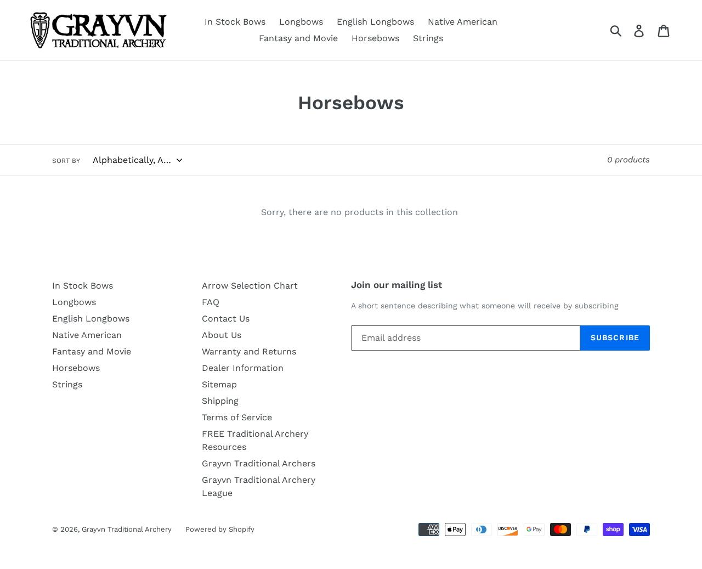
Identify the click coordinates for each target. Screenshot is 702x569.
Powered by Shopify (219, 529)
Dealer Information (243, 368)
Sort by (66, 161)
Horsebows (375, 38)
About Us (221, 335)
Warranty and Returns (249, 351)
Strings (428, 38)
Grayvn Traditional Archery (127, 529)
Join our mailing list (396, 284)
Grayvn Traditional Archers (258, 463)
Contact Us (226, 318)
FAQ (210, 302)
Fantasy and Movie (298, 38)
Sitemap (219, 384)
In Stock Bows (235, 21)
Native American (462, 21)
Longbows (301, 21)
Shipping (220, 401)
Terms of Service (237, 417)
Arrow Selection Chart (250, 285)
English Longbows (375, 21)
